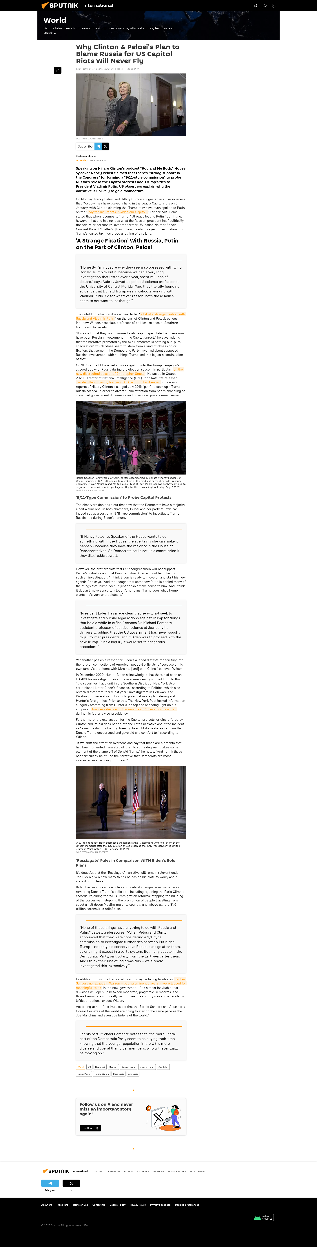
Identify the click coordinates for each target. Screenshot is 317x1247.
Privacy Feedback (160, 1204)
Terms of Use (80, 1204)
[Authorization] (255, 5)
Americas (114, 1171)
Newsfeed (100, 1066)
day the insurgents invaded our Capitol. (117, 212)
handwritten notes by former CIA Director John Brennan (118, 382)
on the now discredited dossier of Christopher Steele (130, 371)
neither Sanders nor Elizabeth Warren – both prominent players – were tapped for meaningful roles (131, 983)
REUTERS (83, 852)
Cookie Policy (117, 1204)
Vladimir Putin (147, 1066)
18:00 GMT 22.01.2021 (89, 69)
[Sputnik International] (61, 10)
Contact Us (98, 1204)
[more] (57, 70)
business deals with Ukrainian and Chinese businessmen (134, 709)
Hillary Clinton (102, 1073)
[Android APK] (263, 1218)
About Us (46, 1204)
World (81, 1066)
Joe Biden (163, 1066)
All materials (82, 160)
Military (158, 1171)
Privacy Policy (138, 1204)
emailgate (133, 1073)
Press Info (62, 1204)
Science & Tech (177, 1171)
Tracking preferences (187, 1204)
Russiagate (118, 1073)
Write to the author (99, 160)
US (89, 1066)
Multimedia (197, 1171)
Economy (142, 1171)
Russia (128, 1171)
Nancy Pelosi (84, 1073)
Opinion (113, 1066)
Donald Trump (129, 1066)
